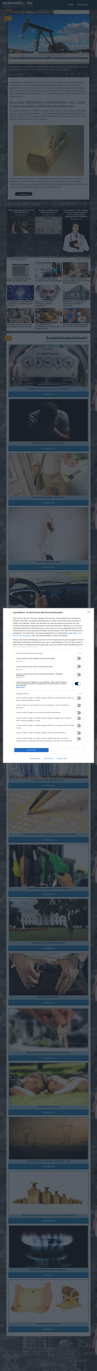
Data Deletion (35, 758)
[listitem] (48, 653)
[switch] (78, 658)
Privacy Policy (62, 758)
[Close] (89, 612)
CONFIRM (31, 750)
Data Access (48, 758)
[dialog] (48, 685)
